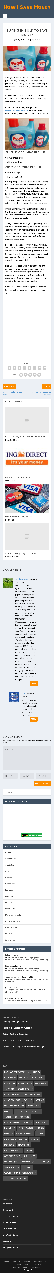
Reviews (38, 1264)
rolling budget (13, 1150)
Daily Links (10, 883)
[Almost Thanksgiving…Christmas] (27, 536)
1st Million (7, 1204)
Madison (9, 998)
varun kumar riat (12, 977)
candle (9, 1083)
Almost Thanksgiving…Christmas (20, 553)
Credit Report (11, 865)
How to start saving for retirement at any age (23, 1046)
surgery (44, 1161)
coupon (40, 1083)
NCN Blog (7, 1241)
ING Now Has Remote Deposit (19, 477)
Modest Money (9, 1222)
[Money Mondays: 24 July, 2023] (27, 498)
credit (9, 1089)
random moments (13, 927)
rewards (23, 1145)
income (9, 1128)
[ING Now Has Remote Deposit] (27, 458)
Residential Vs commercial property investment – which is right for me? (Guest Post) (26, 958)
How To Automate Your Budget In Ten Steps (27, 1000)
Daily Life (17, 1261)
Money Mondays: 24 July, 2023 (19, 517)
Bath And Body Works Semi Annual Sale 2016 (26, 437)
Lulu (24, 693)
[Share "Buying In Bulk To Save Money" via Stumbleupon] (34, 367)
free (8, 1111)
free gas (21, 1111)
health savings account (18, 1122)
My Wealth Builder (11, 1235)
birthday (10, 1077)
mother (9, 1145)
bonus (23, 1077)
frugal (36, 1111)
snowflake (28, 1161)
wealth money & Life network (20, 1173)
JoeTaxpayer (22, 579)
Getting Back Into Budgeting (15, 1034)
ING (40, 1128)
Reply (33, 683)
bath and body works (16, 1072)
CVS (7, 871)
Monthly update (12, 921)
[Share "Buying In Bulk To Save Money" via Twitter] (14, 367)
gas (7, 1117)
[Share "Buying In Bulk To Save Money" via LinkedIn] (29, 367)
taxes (26, 1167)
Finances (9, 896)
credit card (25, 1089)
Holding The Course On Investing (17, 1028)
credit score (12, 1100)
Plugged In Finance (11, 1247)
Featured (9, 890)
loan (39, 1133)
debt (40, 1100)
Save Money (10, 940)
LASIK (8, 1133)
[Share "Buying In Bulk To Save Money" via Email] (39, 367)
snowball (10, 1161)
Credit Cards (10, 859)
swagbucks (11, 1167)
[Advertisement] (27, 321)
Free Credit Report (11, 1216)
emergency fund (14, 1105)
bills (36, 1072)
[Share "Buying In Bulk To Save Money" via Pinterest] (24, 367)
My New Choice (9, 1229)
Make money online (13, 915)
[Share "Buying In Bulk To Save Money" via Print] (44, 367)
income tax (26, 1128)
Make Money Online (21, 1267)
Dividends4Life (9, 1210)
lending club (24, 1133)
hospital (41, 1122)
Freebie (8, 902)
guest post (22, 1117)
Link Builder (10, 909)
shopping (29, 1156)
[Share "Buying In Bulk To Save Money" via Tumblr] (19, 367)
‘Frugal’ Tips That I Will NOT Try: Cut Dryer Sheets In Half (25, 991)
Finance (8, 966)
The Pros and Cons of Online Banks (18, 1040)
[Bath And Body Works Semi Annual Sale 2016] (27, 420)
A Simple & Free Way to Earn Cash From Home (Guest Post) (26, 980)
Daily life (9, 877)
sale (29, 1150)
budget (8, 852)
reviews (8, 934)
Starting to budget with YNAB (16, 1021)
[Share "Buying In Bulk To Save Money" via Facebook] (9, 367)
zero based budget (15, 1178)
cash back (25, 1083)
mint (34, 1139)
